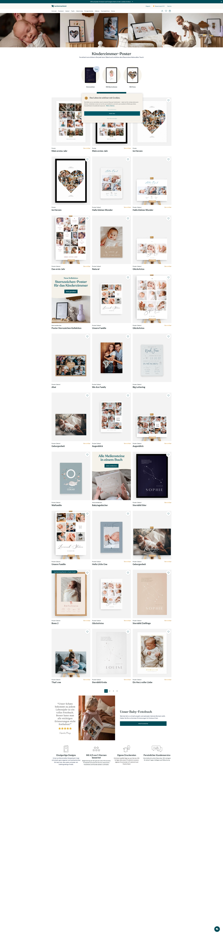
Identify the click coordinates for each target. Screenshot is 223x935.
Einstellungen (112, 109)
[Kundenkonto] (162, 11)
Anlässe (97, 11)
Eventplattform (105, 11)
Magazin (148, 6)
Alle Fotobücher (143, 723)
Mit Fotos (132, 87)
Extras (113, 11)
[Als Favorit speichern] (168, 100)
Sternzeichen (90, 87)
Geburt (67, 11)
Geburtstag (79, 11)
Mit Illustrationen (111, 87)
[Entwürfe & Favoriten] (166, 11)
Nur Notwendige (112, 118)
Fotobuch (61, 11)
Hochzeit (54, 11)
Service (169, 6)
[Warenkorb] (169, 11)
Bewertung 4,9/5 (160, 6)
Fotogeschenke (88, 11)
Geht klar (112, 113)
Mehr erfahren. (110, 105)
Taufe (72, 11)
